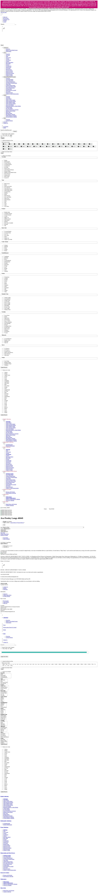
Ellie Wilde (8, 458)
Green (6, 376)
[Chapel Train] (3, 718)
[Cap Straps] (4, 739)
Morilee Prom (9, 464)
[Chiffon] (3, 710)
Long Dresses (7, 191)
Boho (6, 185)
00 (10, 144)
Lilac (6, 388)
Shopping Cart (6, 19)
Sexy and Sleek (8, 197)
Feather (6, 263)
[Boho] (4, 681)
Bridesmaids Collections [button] (6, 820)
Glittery (6, 245)
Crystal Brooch (8, 260)
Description (5, 537)
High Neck (7, 318)
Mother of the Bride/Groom (10, 172)
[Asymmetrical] (3, 716)
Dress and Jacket (8, 186)
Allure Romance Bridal (11, 425)
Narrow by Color (6, 370)
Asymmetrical (7, 299)
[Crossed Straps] (4, 693)
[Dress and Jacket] (4, 682)
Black (6, 408)
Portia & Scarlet (9, 468)
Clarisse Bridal (9, 431)
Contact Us (5, 587)
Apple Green (7, 375)
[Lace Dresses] (4, 683)
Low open (7, 235)
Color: (2, 528)
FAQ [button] (4, 633)
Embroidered (7, 261)
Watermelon (7, 396)
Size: (2, 527)
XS (80, 146)
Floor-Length (7, 303)
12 (44, 144)
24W (42, 146)
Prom (4, 625)
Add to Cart (3, 530)
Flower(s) (7, 264)
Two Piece (7, 206)
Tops (6, 203)
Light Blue (7, 381)
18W (23, 146)
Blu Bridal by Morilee (10, 438)
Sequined (6, 287)
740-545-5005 (4, 12)
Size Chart (3, 532)
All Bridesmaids (9, 444)
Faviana (7, 459)
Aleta (7, 450)
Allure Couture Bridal (10, 424)
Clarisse (7, 455)
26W (49, 146)
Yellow (6, 372)
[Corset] (5, 689)
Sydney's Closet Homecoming (12, 488)
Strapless (6, 330)
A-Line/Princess (8, 338)
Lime (6, 377)
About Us (5, 593)
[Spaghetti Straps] (4, 741)
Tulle (6, 291)
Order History (6, 602)
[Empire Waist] (4, 728)
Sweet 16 (6, 177)
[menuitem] (50, 17)
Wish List (5, 17)
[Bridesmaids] (6, 675)
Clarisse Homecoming (10, 479)
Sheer (6, 236)
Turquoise (7, 380)
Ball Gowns (7, 183)
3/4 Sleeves (7, 349)
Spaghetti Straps (8, 363)
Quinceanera (7, 175)
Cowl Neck (7, 315)
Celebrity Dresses (8, 213)
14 (49, 144)
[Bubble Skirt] (5, 686)
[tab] (50, 430)
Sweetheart (7, 331)
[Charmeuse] (3, 709)
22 (70, 144)
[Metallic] (2, 699)
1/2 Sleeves (7, 348)
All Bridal (8, 421)
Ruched (6, 224)
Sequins (6, 271)
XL (5, 149)
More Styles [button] (3, 888)
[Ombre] (2, 701)
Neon (6, 248)
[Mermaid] (4, 729)
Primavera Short (9, 487)
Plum (6, 397)
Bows (6, 259)
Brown (6, 407)
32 (5, 146)
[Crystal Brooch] (4, 707)
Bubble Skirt (7, 212)
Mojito (6, 373)
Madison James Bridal (10, 434)
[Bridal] (6, 674)
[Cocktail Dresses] (6, 677)
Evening (6, 167)
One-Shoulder (7, 323)
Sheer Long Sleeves (9, 352)
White (6, 412)
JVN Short (8, 485)
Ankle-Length (7, 297)
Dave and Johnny (9, 456)
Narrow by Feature (7, 155)
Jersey (6, 281)
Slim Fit (6, 342)
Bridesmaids (7, 161)
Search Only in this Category (8, 133)
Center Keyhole (8, 215)
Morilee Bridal (9, 437)
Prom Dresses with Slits (11, 493)
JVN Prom (8, 462)
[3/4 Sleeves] (5, 734)
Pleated (6, 221)
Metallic (6, 246)
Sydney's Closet (9, 470)
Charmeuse (7, 277)
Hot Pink (6, 393)
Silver (6, 411)
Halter (6, 316)
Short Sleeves (7, 353)
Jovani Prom (8, 461)
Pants (6, 194)
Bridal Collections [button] (5, 796)
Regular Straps (8, 362)
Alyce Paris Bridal (10, 428)
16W (17, 146)
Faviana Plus (8, 460)
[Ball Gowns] (4, 680)
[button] (6, 47)
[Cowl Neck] (4, 721)
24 (75, 144)
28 (85, 144)
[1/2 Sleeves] (5, 733)
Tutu (5, 205)
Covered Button (8, 231)
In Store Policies (6, 596)
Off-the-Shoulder (8, 322)
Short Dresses (7, 199)
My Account (5, 18)
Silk (5, 289)
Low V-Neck (7, 320)
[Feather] (3, 712)
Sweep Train (7, 307)
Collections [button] (5, 617)
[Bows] (4, 706)
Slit (5, 225)
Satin (6, 286)
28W (55, 146)
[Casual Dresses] (6, 676)
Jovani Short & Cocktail (11, 484)
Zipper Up (7, 238)
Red (5, 399)
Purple (6, 387)
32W (68, 146)
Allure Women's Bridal (11, 427)
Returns (4, 588)
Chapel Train (7, 300)
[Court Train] (3, 719)
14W (10, 146)
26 (80, 144)
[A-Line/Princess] (4, 727)
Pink (6, 392)
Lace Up (6, 234)
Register (5, 20)
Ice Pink (6, 391)
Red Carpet (7, 176)
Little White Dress (8, 190)
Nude (6, 404)
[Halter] (4, 722)
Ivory (6, 403)
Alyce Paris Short (9, 475)
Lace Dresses (7, 187)
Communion (7, 165)
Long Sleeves (7, 351)
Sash (6, 269)
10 (38, 144)
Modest (6, 193)
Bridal (6, 160)
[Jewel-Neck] (4, 725)
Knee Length (7, 304)
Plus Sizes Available (9, 223)
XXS (74, 146)
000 (5, 144)
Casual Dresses (8, 163)
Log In (4, 21)
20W (29, 146)
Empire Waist (7, 340)
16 (54, 144)
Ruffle (6, 268)
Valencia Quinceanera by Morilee (13, 499)
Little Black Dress (8, 189)
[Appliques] (4, 703)
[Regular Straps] (4, 740)
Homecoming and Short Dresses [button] (8, 853)
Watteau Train (7, 309)
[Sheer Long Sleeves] (5, 737)
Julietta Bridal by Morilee (11, 439)
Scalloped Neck (8, 326)
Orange (6, 400)
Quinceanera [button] (3, 879)
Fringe (6, 265)
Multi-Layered (8, 219)
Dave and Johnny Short (11, 481)
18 (59, 144)
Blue (6, 384)
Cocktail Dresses (8, 164)
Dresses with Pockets (10, 492)
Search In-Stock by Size (8, 140)
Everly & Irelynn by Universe (12, 433)
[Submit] (15, 24)
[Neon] (2, 700)
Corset (6, 216)
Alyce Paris (8, 452)
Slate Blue (7, 383)
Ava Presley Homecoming (11, 477)
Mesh (6, 283)
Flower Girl (7, 168)
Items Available (6, 539)
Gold (6, 405)
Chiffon (6, 278)
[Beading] (4, 705)
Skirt (6, 201)
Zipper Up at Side (8, 239)
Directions (5, 589)
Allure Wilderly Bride (10, 426)
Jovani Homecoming (10, 482)
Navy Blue (7, 385)
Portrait (6, 324)
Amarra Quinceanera (11, 498)
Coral (6, 401)
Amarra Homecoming (10, 476)
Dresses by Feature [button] (5, 872)
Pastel (6, 250)
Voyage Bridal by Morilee (11, 440)
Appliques (7, 256)
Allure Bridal (8, 422)
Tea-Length (7, 308)
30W (61, 146)
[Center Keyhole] (5, 688)
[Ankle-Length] (3, 715)
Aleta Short (8, 478)
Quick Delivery (20, 522)
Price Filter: (5, 135)
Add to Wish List (4, 531)
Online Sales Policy (5, 534)
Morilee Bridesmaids (10, 445)
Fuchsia (6, 395)
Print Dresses (7, 195)
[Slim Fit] (4, 731)
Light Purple (7, 389)
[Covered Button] (4, 692)
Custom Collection (10, 505)
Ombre (6, 249)
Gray (6, 409)
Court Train (7, 301)
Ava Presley (8, 454)
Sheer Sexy (7, 198)
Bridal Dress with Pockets (11, 504)
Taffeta (6, 290)
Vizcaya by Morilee (10, 500)
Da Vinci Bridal (9, 432)
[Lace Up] (4, 694)
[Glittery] (2, 697)
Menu (2, 45)
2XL (11, 149)
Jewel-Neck (7, 319)
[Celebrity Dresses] (5, 687)
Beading (6, 257)
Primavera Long (9, 466)
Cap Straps (7, 361)
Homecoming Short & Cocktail (9, 627)
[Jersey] (3, 713)
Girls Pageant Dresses (9, 169)
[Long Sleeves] (5, 735)
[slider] (88, 652)
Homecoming (7, 171)
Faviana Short (9, 483)
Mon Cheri (8, 436)
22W (36, 146)
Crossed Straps (8, 232)
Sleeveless (7, 355)
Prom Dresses (7, 173)
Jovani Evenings (9, 465)
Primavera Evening (10, 467)
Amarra (7, 453)
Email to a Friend (4, 535)
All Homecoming (9, 473)
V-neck (6, 332)
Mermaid (6, 341)
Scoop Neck (7, 327)
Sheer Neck (7, 328)
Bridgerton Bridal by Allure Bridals (13, 430)
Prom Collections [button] (4, 827)
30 (91, 144)
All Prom (8, 449)
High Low (7, 217)
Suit (5, 202)
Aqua (6, 379)
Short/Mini (7, 305)
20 (64, 144)
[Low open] (4, 695)
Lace (6, 267)
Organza (6, 285)
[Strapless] (4, 742)
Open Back (7, 220)
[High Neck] (4, 724)
